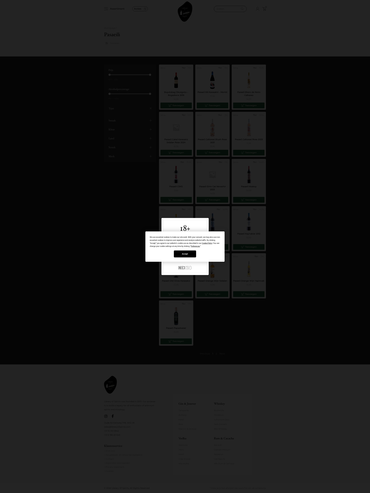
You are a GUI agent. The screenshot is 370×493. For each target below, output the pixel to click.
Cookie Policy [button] (207, 243)
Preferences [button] (195, 246)
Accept (185, 254)
